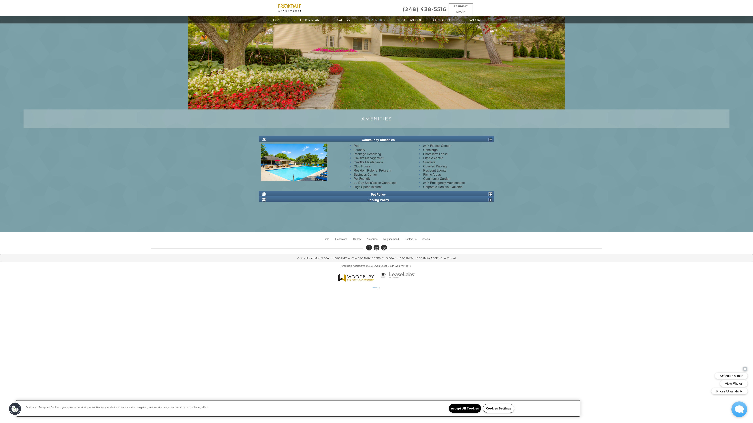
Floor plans (310, 20)
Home (277, 20)
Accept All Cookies (465, 408)
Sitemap (375, 287)
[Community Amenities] (490, 139)
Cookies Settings (499, 408)
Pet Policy (378, 194)
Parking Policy (378, 200)
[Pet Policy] (490, 194)
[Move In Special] (356, 277)
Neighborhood (409, 20)
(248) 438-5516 (424, 9)
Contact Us (442, 20)
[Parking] (490, 200)
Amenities (376, 20)
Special (475, 20)
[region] (298, 408)
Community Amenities (378, 139)
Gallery (343, 20)
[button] (369, 247)
